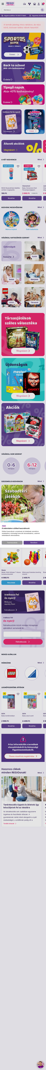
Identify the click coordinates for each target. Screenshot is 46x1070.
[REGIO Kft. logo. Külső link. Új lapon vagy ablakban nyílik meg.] (4, 526)
